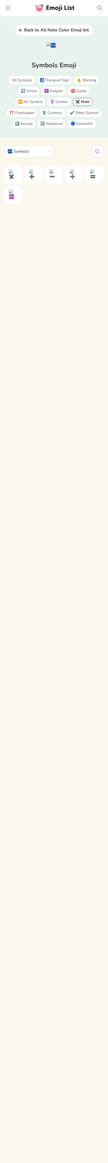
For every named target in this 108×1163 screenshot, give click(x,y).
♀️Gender (59, 101)
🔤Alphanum (51, 123)
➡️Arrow (29, 90)
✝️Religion (53, 90)
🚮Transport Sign (54, 80)
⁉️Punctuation (22, 112)
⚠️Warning (86, 80)
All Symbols (22, 80)
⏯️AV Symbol (30, 101)
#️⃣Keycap (24, 123)
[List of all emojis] (99, 8)
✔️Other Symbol (84, 112)
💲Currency (52, 112)
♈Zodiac (79, 90)
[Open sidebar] (8, 8)
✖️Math (82, 101)
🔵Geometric (82, 123)
